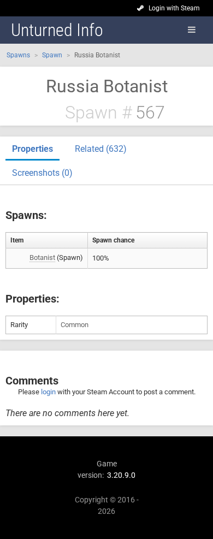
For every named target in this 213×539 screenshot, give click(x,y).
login (48, 392)
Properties (32, 149)
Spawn (52, 55)
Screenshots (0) (42, 173)
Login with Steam (174, 8)
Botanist (42, 257)
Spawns (18, 55)
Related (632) (101, 149)
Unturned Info (57, 30)
